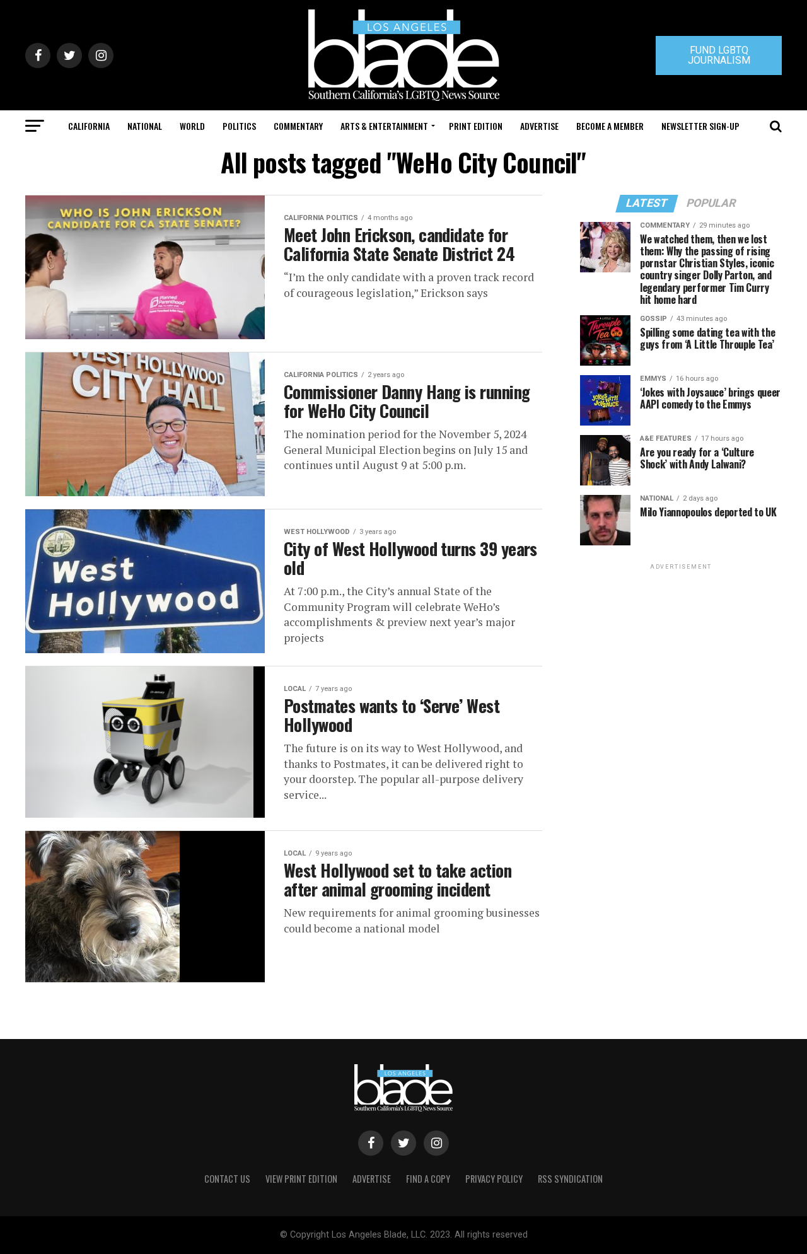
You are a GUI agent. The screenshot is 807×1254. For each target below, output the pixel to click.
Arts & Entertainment (384, 125)
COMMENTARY (298, 125)
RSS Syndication (570, 1178)
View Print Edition (301, 1178)
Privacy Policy (494, 1178)
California (89, 125)
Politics (239, 125)
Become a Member (610, 125)
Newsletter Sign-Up (700, 125)
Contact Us (227, 1178)
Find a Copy (428, 1178)
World (192, 125)
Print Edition (475, 125)
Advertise (539, 125)
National (144, 125)
